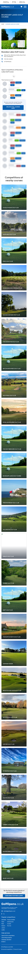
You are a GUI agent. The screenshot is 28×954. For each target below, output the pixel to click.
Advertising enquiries (6, 937)
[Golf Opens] (7, 7)
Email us (3, 941)
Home (2, 24)
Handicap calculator (6, 939)
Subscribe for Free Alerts (14, 895)
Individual (3, 919)
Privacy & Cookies (18, 949)
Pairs (2, 923)
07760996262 (7, 61)
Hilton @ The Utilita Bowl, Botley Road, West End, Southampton (15, 55)
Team (2, 921)
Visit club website (8, 59)
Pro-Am (9, 925)
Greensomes (10, 921)
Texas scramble (11, 919)
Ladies (3, 930)
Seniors (3, 925)
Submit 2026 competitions (22, 2)
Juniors (3, 927)
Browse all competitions (6, 2)
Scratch (9, 923)
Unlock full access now (13, 107)
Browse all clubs (14, 2)
